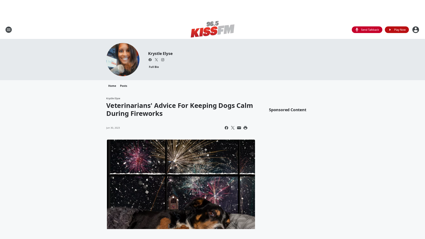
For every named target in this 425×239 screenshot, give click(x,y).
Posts (123, 86)
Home (112, 86)
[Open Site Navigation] (8, 29)
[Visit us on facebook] (150, 60)
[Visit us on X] (156, 60)
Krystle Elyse (160, 53)
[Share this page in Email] (239, 127)
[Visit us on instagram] (163, 60)
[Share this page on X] (232, 127)
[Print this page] (245, 127)
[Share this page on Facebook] (226, 127)
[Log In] (416, 29)
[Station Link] (212, 29)
